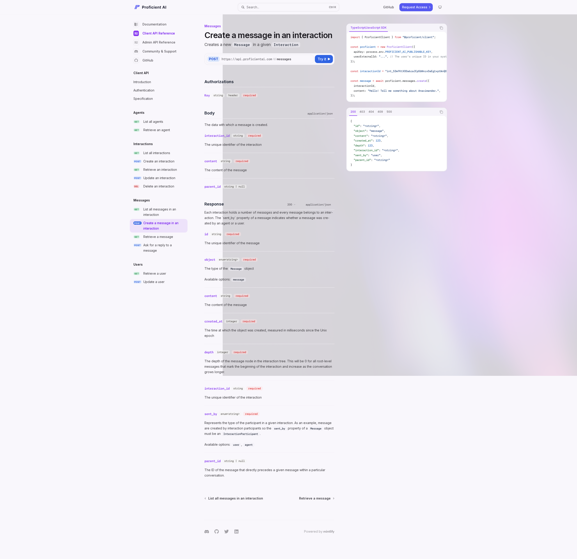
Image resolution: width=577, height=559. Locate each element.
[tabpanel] (396, 66)
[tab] (368, 27)
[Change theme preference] (440, 7)
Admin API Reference (158, 42)
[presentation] (396, 66)
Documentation (154, 24)
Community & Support (159, 51)
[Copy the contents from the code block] (441, 28)
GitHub (147, 60)
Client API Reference (158, 33)
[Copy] (309, 59)
